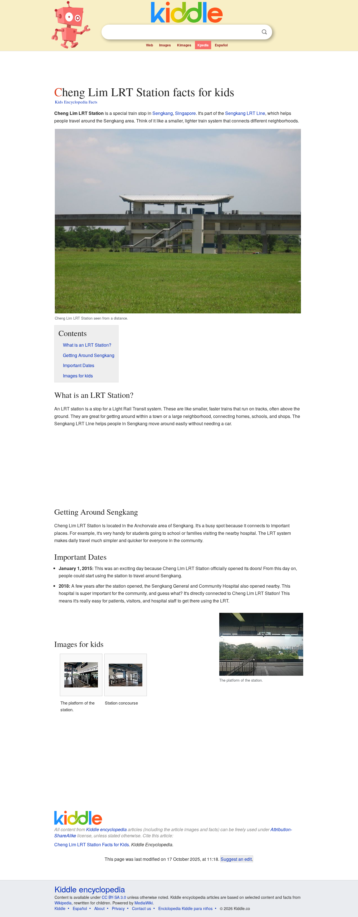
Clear (253, 32)
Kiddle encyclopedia (106, 829)
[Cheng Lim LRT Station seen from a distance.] (178, 220)
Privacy (118, 908)
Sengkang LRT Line (245, 113)
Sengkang (162, 113)
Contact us (141, 908)
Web (149, 45)
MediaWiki (144, 903)
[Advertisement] (178, 66)
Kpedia (203, 45)
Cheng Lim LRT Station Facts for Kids (91, 844)
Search (264, 32)
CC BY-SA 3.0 (114, 897)
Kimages (184, 45)
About (99, 908)
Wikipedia (63, 903)
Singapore (185, 113)
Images (165, 45)
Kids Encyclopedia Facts (76, 102)
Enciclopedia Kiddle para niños (185, 908)
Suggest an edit (236, 859)
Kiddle (60, 908)
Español (221, 45)
